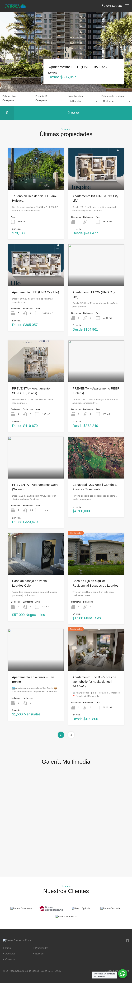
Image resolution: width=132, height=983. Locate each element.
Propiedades (41, 948)
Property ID (41, 96)
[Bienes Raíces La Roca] (15, 7)
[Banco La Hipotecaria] (51, 910)
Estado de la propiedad (113, 96)
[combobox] (82, 102)
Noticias (39, 953)
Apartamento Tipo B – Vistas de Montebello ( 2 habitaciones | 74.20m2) (94, 681)
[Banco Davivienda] (21, 908)
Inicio (8, 948)
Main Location (75, 96)
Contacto (10, 959)
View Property (36, 181)
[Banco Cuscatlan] (110, 908)
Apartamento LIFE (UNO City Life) (77, 67)
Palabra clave (9, 96)
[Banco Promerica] (66, 916)
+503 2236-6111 (114, 6)
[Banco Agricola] (81, 908)
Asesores (10, 953)
